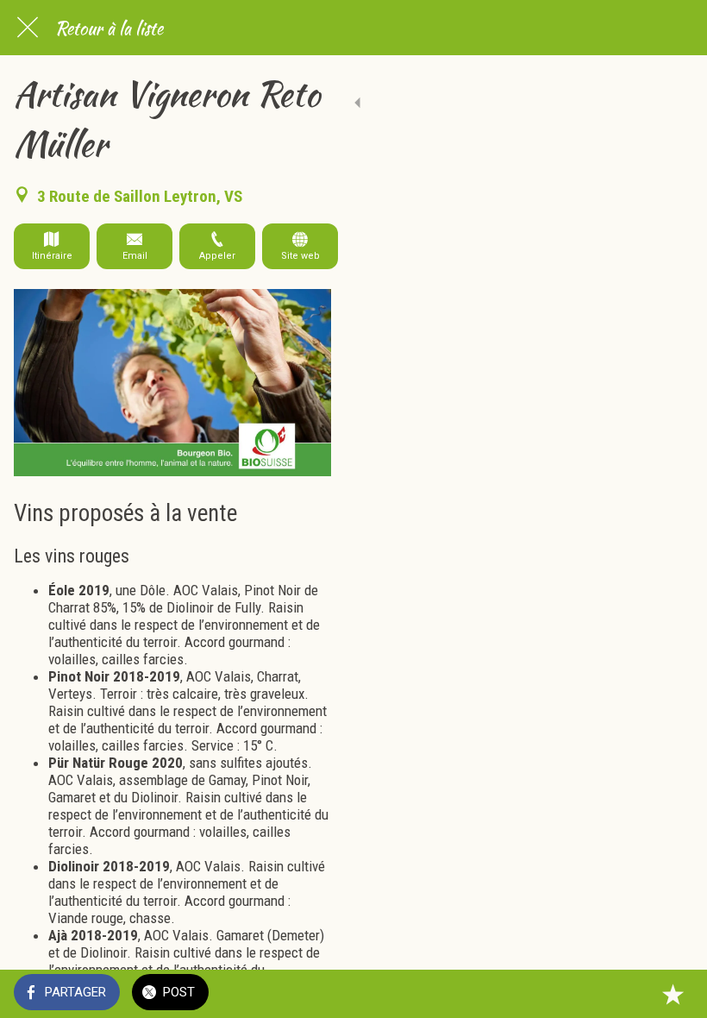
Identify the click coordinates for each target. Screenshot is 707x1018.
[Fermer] (27, 27)
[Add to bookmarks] (672, 994)
